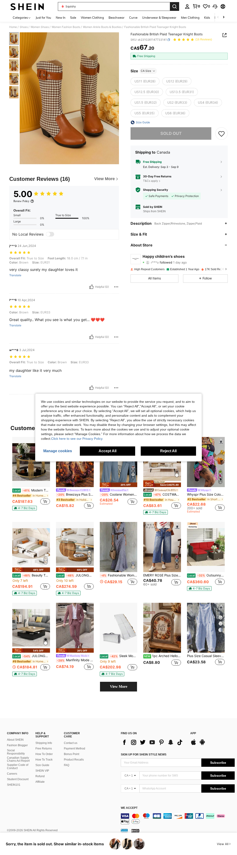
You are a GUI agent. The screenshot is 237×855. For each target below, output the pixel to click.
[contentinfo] (178, 818)
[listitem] (31, 473)
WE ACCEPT (129, 808)
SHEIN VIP (42, 770)
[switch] (50, 234)
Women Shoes (40, 27)
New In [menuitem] (60, 17)
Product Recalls (74, 759)
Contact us (70, 743)
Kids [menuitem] (207, 17)
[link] (196, 6)
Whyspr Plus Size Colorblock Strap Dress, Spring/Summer (206, 494)
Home (13, 27)
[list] (153, 742)
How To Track (44, 759)
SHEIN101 (13, 784)
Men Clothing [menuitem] (190, 17)
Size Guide (42, 765)
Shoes (24, 27)
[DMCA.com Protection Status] (135, 830)
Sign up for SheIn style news (143, 754)
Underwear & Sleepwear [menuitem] (159, 17)
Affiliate (40, 781)
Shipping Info (43, 743)
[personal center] (187, 6)
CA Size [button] (146, 71)
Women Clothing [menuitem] (92, 17)
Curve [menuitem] (133, 17)
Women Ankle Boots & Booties (102, 27)
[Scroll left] (218, 17)
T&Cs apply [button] (150, 180)
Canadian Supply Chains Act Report (18, 759)
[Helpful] (91, 287)
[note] (24, 508)
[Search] (174, 6)
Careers (12, 773)
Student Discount (17, 779)
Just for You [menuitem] (43, 17)
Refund (40, 776)
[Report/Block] (116, 287)
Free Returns (43, 748)
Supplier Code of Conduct (17, 766)
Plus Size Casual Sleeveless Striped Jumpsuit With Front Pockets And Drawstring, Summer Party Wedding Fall (206, 656)
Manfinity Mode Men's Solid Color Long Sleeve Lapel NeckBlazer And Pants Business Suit (75, 660)
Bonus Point (71, 754)
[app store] (193, 744)
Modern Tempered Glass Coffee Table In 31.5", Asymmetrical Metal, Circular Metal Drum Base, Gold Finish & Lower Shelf (31, 490)
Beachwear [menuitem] (117, 17)
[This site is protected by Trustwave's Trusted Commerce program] (124, 830)
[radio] (145, 81)
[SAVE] (221, 133)
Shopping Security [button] (155, 189)
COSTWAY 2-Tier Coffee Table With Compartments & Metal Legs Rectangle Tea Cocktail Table (162, 494)
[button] (215, 6)
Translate (15, 275)
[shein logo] (27, 6)
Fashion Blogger (17, 745)
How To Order (44, 754)
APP (193, 733)
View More (118, 686)
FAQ (66, 765)
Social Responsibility (16, 752)
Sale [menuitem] (73, 17)
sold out (171, 133)
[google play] (202, 744)
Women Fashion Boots (66, 27)
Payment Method (74, 748)
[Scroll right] (223, 17)
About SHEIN (15, 739)
